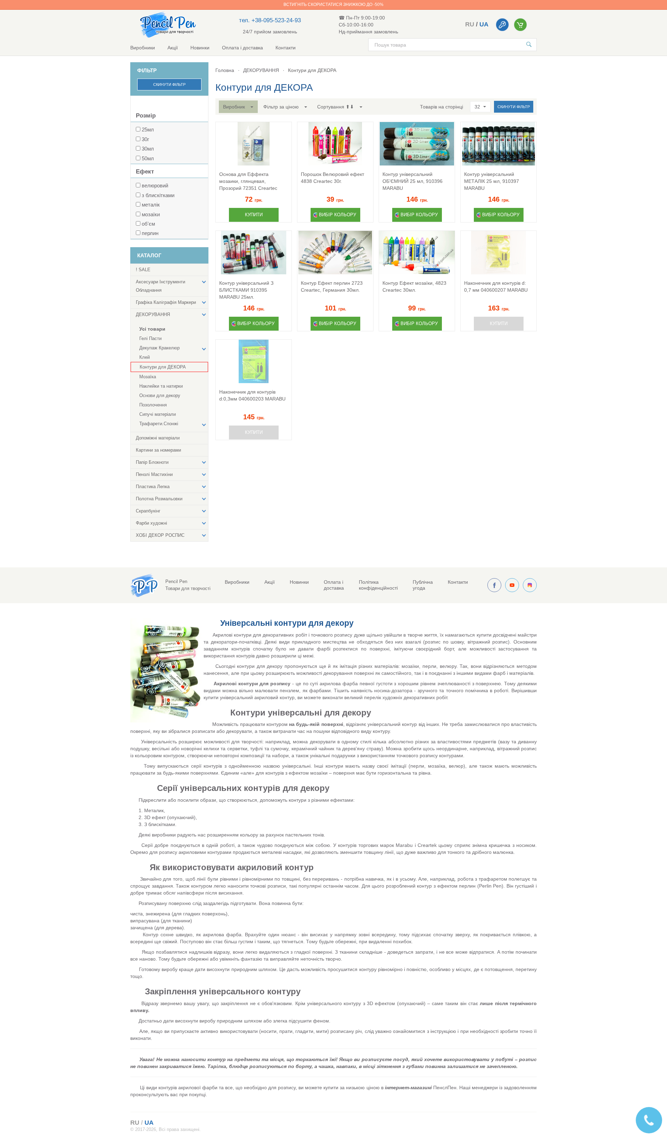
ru (469, 24)
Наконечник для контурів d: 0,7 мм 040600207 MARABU (496, 286)
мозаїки (151, 214)
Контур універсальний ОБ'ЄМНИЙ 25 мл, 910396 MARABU (412, 181)
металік (151, 205)
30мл (148, 149)
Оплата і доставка (242, 47)
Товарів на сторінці (441, 107)
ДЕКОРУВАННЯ (261, 70)
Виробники (142, 47)
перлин (150, 233)
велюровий (155, 185)
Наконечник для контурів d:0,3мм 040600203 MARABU (252, 395)
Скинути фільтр (169, 84)
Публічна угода (423, 585)
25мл (148, 129)
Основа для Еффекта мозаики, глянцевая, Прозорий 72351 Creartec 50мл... (248, 181)
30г (145, 139)
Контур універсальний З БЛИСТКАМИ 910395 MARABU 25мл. (246, 290)
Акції (172, 47)
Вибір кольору (337, 214)
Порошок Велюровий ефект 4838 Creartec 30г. (332, 177)
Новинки (199, 47)
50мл (148, 158)
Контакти (285, 47)
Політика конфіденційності (378, 585)
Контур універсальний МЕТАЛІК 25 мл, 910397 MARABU (491, 181)
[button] (238, 106)
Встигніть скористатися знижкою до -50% (333, 4)
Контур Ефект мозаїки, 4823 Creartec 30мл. (414, 286)
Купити (254, 214)
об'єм (148, 224)
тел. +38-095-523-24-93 (270, 20)
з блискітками (158, 195)
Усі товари (152, 329)
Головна (224, 70)
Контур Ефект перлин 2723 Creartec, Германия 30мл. (332, 286)
